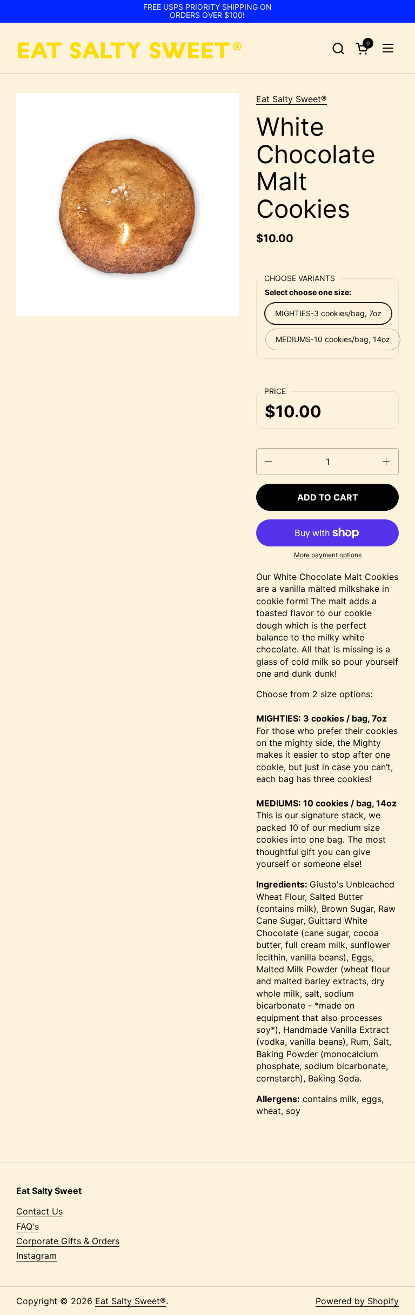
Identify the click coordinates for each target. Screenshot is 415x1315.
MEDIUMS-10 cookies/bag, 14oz (333, 339)
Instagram (36, 1255)
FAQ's (27, 1226)
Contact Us (39, 1211)
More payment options (328, 555)
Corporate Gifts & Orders (67, 1241)
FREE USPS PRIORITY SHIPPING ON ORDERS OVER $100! (207, 11)
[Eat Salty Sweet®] (129, 48)
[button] (338, 48)
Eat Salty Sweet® (291, 99)
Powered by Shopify (357, 1301)
